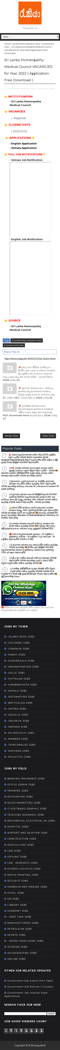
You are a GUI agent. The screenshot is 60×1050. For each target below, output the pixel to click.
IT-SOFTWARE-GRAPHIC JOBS (27, 808)
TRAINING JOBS (17, 790)
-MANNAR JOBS (17, 739)
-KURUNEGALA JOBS (21, 660)
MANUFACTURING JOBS (23, 923)
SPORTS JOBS (16, 935)
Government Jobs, (45, 88)
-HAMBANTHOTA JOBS (22, 684)
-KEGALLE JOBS (17, 714)
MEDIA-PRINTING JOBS (23, 875)
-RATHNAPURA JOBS (21, 696)
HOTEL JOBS (15, 893)
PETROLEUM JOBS (19, 929)
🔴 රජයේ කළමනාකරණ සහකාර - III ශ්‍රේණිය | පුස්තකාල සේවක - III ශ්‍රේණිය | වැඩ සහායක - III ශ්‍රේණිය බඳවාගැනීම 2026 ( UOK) (28, 537)
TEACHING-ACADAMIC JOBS (25, 814)
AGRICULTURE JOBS (20, 845)
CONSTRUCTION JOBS (21, 838)
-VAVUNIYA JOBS (18, 721)
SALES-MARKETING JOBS (24, 802)
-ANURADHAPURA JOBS (23, 666)
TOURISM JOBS (17, 947)
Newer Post (11, 435)
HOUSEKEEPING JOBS (22, 953)
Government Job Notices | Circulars (30, 986)
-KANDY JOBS (16, 654)
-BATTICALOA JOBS (20, 703)
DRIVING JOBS (17, 856)
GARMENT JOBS (17, 911)
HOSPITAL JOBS (18, 826)
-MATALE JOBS (17, 690)
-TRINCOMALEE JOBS (21, 744)
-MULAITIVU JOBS (19, 757)
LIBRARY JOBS (17, 905)
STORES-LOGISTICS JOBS (24, 868)
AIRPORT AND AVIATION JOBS (27, 832)
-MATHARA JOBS (18, 751)
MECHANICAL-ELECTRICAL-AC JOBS (31, 820)
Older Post (48, 435)
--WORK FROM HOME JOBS (25, 941)
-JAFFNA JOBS (16, 708)
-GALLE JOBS (16, 672)
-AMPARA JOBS (17, 726)
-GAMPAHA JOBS (18, 648)
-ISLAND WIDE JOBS (21, 636)
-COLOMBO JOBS (18, 642)
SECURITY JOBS (17, 880)
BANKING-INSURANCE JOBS (26, 778)
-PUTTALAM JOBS (18, 678)
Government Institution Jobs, (21, 88)
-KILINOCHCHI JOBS (20, 733)
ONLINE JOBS (16, 959)
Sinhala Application (24, 148)
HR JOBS (13, 898)
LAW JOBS (14, 850)
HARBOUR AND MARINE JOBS (27, 886)
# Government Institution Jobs (27, 340)
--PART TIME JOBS (19, 916)
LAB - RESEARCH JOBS (22, 863)
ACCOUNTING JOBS (20, 796)
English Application (24, 143)
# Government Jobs (14, 345)
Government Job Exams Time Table (30, 980)
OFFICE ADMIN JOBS (21, 784)
